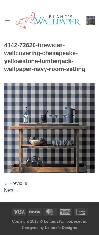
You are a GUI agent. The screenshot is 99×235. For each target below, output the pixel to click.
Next (11, 190)
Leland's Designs (61, 227)
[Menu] (7, 20)
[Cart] (90, 20)
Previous (15, 183)
